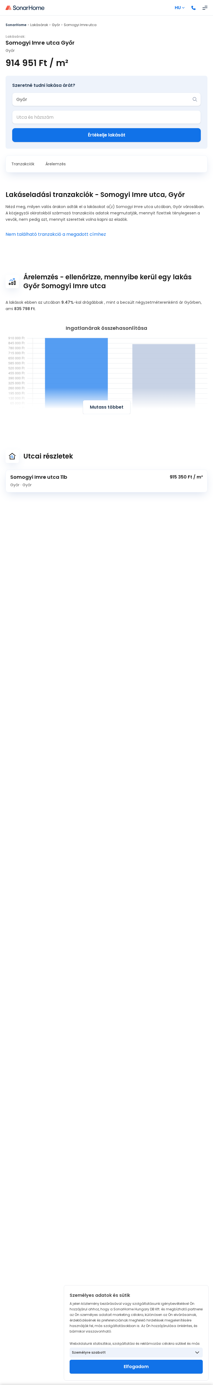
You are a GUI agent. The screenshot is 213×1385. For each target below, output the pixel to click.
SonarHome (16, 24)
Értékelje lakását (106, 135)
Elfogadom (136, 1366)
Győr (56, 24)
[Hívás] (193, 8)
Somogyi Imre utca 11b (38, 477)
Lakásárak (39, 24)
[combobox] (102, 99)
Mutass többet (106, 407)
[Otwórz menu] (204, 7)
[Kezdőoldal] (25, 8)
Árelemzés (55, 164)
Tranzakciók (22, 164)
